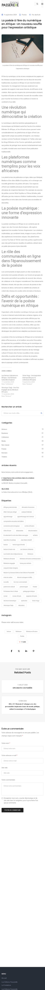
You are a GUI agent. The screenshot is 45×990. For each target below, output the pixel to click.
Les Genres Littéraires (26, 549)
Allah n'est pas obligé (10, 512)
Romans (4, 453)
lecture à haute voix (9, 549)
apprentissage (8, 516)
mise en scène (8, 577)
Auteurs (4, 429)
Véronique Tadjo (8, 605)
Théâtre (4, 457)
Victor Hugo (35, 600)
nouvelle (6, 582)
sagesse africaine (31, 596)
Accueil (4, 978)
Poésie (24, 15)
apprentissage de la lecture (25, 516)
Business (5, 433)
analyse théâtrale (27, 512)
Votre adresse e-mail (9, 755)
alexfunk (37, 15)
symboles (24, 600)
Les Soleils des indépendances (13, 554)
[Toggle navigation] (42, 4)
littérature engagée (9, 563)
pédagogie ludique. (29, 591)
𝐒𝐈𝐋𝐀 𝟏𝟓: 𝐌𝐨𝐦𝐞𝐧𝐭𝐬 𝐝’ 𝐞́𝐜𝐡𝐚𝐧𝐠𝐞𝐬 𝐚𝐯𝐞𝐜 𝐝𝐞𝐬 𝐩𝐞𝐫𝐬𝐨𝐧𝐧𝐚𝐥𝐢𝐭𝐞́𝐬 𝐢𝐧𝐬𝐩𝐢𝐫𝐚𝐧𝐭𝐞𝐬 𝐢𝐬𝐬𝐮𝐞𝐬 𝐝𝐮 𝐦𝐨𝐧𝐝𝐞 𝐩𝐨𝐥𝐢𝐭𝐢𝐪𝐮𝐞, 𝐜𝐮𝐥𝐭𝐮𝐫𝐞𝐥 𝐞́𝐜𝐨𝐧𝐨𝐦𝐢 (22, 706)
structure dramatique (10, 600)
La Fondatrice (6, 985)
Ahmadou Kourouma (28, 507)
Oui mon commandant (20, 582)
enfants (35, 535)
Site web (4, 768)
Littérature (5, 437)
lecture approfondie (19, 544)
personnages (24, 586)
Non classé (5, 445)
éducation (21, 605)
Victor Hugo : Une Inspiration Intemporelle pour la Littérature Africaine (31, 378)
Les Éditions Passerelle (9, 982)
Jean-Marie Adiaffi (26, 540)
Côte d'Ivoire (7, 530)
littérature (30, 554)
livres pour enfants (25, 563)
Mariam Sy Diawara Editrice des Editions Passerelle (19, 572)
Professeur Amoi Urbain (11, 591)
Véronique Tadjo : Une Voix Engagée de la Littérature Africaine (10, 390)
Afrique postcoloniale (10, 507)
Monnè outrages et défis (24, 577)
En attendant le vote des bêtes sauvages (16, 535)
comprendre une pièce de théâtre (14, 521)
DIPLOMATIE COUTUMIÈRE (22, 688)
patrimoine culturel (9, 586)
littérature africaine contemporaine (30, 558)
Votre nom (6, 743)
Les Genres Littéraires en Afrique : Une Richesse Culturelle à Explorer (10, 378)
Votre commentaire (8, 780)
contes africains (29, 526)
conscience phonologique (11, 526)
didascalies (19, 530)
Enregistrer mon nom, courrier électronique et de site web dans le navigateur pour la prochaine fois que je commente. (21, 800)
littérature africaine (9, 558)
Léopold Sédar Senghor (11, 568)
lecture (6, 544)
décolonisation (32, 530)
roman (5, 596)
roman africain (16, 596)
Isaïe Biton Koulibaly (10, 540)
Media (4, 441)
